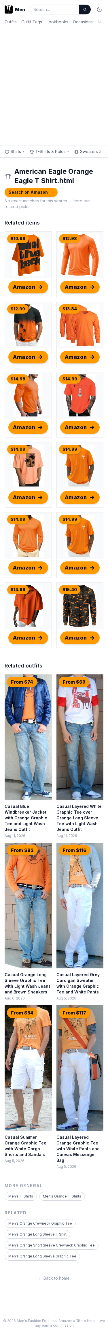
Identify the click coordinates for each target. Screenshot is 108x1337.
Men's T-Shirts (20, 1196)
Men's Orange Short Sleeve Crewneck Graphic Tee (51, 1245)
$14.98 (18, 378)
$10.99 (18, 238)
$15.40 (69, 589)
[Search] (85, 9)
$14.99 (69, 378)
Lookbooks (57, 21)
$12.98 (69, 238)
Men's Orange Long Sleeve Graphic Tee (42, 1256)
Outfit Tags (31, 21)
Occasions (83, 21)
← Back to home (54, 1278)
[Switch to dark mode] (99, 9)
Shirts (18, 151)
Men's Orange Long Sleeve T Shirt (37, 1234)
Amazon (24, 287)
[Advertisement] (54, 84)
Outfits (11, 21)
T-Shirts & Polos (52, 151)
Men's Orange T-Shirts (62, 1196)
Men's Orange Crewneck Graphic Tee (40, 1223)
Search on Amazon (31, 192)
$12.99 (18, 308)
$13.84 (69, 308)
